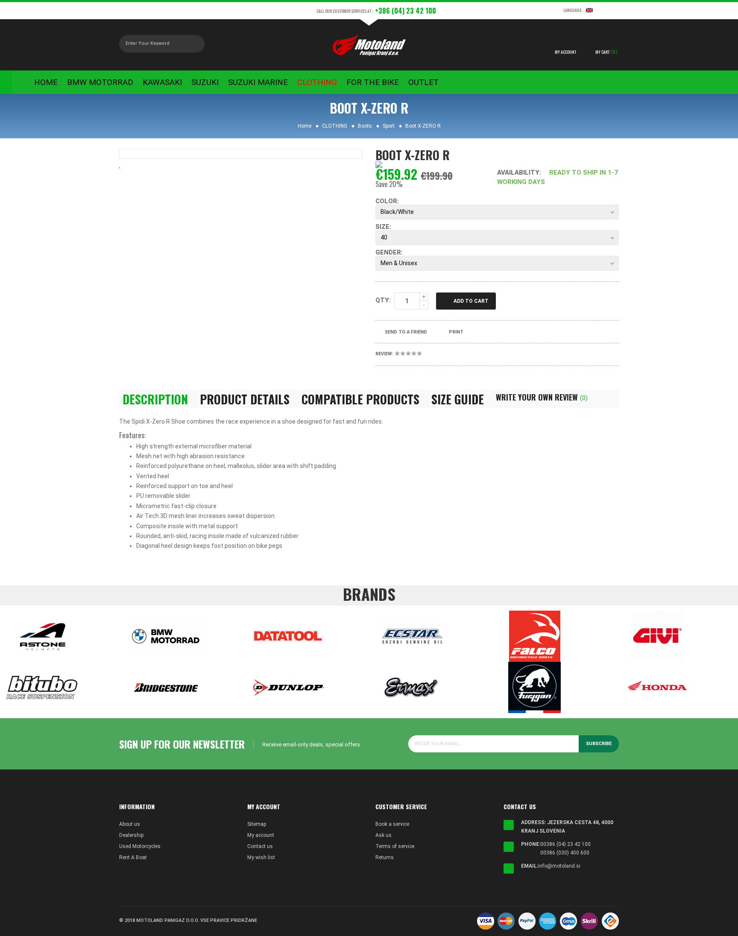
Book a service (392, 824)
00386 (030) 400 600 (564, 853)
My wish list (261, 857)
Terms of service (394, 846)
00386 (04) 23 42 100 (565, 844)
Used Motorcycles (140, 846)
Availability (518, 172)
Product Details (245, 399)
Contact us (260, 846)
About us (129, 824)
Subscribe (599, 743)
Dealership (131, 835)
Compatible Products (360, 399)
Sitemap (256, 824)
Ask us (383, 835)
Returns (384, 857)
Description (155, 399)
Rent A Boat (133, 857)
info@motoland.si (559, 866)
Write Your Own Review (542, 397)
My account (260, 835)
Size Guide (457, 399)
